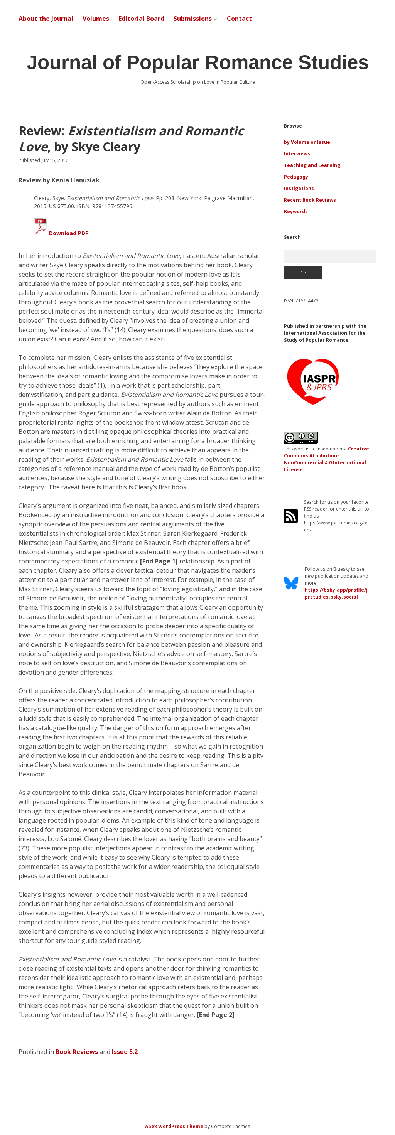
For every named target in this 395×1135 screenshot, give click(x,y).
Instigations (299, 188)
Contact (239, 18)
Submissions (193, 18)
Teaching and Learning (312, 165)
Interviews (297, 153)
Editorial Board (141, 18)
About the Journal (46, 18)
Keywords (296, 211)
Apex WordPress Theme (174, 1126)
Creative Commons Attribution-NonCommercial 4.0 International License (326, 459)
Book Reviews (77, 1051)
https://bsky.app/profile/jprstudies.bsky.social (336, 593)
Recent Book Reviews (310, 200)
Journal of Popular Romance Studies (198, 62)
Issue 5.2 (125, 1051)
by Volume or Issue (307, 142)
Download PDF (67, 233)
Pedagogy (296, 177)
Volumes (96, 18)
